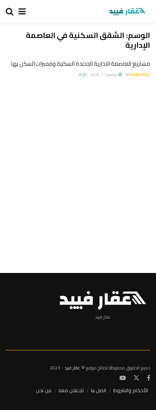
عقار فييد (72, 367)
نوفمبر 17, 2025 (104, 74)
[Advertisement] (78, 172)
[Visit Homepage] (127, 11)
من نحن (43, 390)
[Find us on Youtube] (123, 378)
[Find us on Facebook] (148, 378)
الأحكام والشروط (130, 390)
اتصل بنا (98, 390)
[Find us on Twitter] (136, 378)
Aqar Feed (140, 74)
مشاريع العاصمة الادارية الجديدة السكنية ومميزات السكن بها (80, 63)
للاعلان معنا (71, 390)
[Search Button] (9, 11)
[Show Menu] (22, 11)
